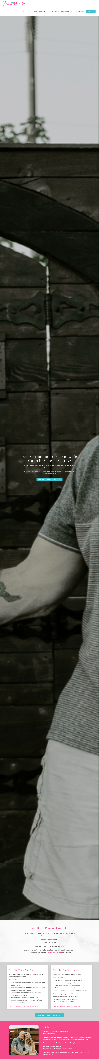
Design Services (54, 11)
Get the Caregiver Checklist (49, 1015)
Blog (35, 11)
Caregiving (42, 11)
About (29, 11)
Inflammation (79, 11)
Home (23, 11)
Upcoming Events (67, 11)
